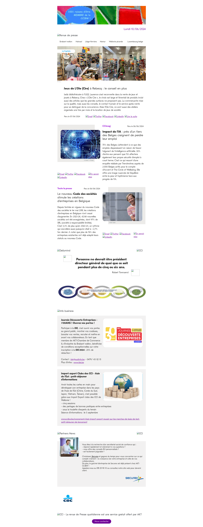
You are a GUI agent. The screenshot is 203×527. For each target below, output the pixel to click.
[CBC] (67, 498)
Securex (94, 456)
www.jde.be (79, 362)
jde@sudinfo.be (78, 359)
